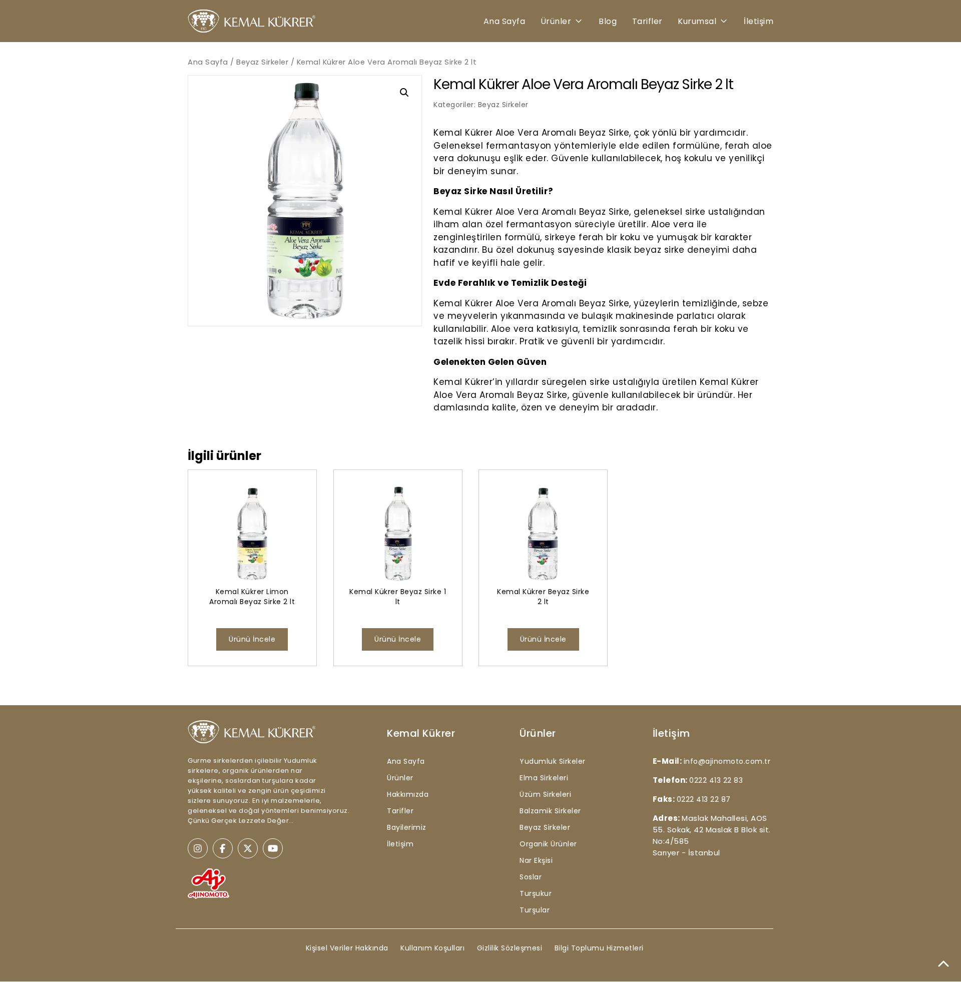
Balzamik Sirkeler (550, 811)
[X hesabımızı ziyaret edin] (248, 848)
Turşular (535, 910)
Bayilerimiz (406, 827)
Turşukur (536, 893)
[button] (404, 93)
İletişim (758, 21)
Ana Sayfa (505, 21)
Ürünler (556, 21)
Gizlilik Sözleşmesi (510, 948)
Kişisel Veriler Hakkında (347, 948)
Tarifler (647, 21)
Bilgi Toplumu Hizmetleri (599, 948)
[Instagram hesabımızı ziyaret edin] (198, 848)
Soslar (531, 877)
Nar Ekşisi (536, 860)
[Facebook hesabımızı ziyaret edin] (223, 848)
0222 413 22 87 (704, 799)
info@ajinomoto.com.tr (727, 761)
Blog (608, 21)
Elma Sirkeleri (544, 778)
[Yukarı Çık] (943, 964)
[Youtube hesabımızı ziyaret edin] (273, 848)
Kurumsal (697, 21)
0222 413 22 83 (716, 780)
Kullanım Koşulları (432, 948)
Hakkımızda (407, 794)
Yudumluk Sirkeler (553, 761)
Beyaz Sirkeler (262, 62)
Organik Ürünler (548, 844)
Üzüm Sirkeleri (545, 794)
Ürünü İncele (252, 639)
